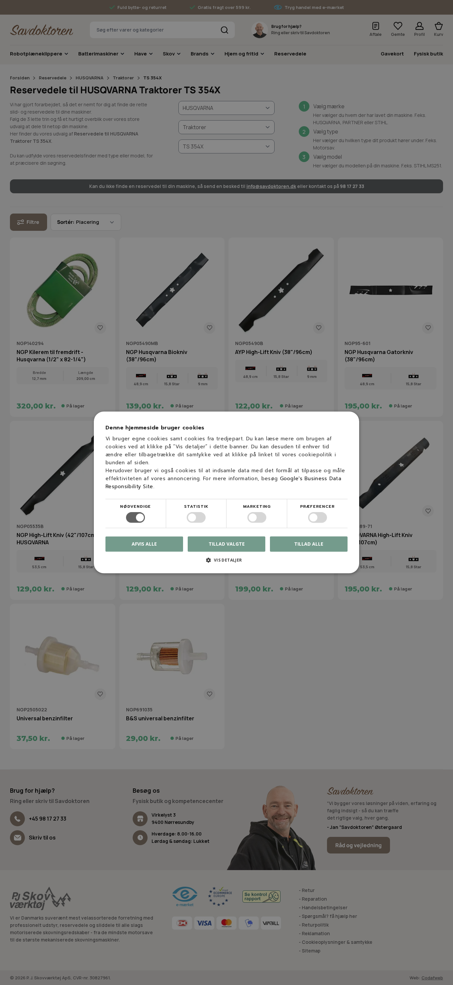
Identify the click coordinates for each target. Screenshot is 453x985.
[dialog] (226, 492)
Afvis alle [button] (144, 544)
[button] (226, 563)
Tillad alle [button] (308, 544)
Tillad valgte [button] (227, 544)
